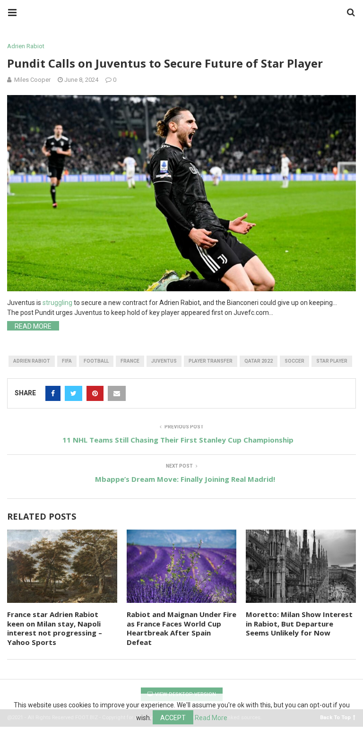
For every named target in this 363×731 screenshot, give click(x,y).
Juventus (164, 361)
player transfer (211, 361)
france (130, 361)
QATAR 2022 (258, 361)
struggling (57, 302)
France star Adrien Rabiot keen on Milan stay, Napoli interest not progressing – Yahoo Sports (54, 628)
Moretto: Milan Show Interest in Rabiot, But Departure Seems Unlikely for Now (299, 623)
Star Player (331, 361)
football (96, 361)
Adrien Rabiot (25, 46)
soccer (294, 361)
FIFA (67, 361)
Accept (173, 718)
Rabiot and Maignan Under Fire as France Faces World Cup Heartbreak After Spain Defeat (181, 628)
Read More (33, 326)
